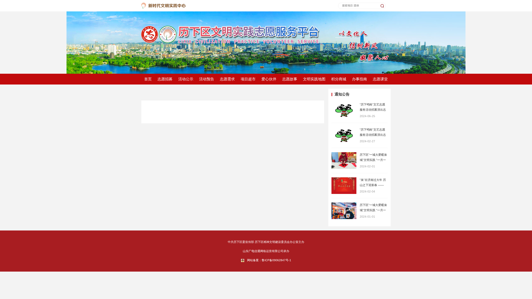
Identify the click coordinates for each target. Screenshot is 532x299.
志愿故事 (289, 79)
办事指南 (359, 79)
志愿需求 (227, 79)
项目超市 (248, 79)
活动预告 (206, 79)
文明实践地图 (314, 79)
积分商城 (338, 79)
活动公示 (185, 79)
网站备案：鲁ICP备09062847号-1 (269, 260)
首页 (148, 79)
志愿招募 (165, 79)
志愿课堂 (380, 79)
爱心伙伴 (268, 79)
